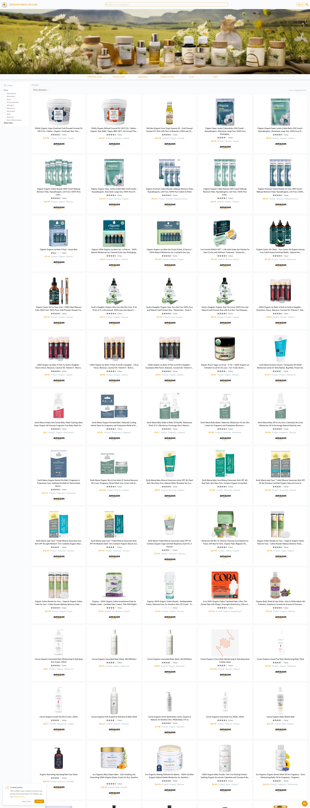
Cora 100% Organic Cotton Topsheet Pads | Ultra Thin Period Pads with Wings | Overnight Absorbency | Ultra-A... (225, 603)
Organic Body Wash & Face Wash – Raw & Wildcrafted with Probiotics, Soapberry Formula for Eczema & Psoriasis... (280, 603)
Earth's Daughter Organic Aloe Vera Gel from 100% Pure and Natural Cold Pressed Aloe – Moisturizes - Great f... (169, 308)
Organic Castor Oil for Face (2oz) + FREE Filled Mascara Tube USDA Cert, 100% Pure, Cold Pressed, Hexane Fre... (58, 308)
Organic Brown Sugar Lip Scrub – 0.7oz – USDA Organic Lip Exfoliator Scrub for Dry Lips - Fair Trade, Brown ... (225, 366)
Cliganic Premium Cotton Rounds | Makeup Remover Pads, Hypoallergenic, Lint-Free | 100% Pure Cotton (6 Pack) (169, 190)
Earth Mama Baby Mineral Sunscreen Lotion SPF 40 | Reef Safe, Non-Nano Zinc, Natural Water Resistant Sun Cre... (169, 481)
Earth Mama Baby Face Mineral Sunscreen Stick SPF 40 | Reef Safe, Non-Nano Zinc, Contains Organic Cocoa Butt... (225, 481)
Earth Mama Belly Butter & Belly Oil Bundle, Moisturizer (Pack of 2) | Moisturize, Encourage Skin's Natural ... (169, 424)
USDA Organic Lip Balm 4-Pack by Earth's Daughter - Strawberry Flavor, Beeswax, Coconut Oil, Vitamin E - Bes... (280, 308)
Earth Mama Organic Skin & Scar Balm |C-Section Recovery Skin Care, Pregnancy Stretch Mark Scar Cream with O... (114, 481)
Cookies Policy (19, 796)
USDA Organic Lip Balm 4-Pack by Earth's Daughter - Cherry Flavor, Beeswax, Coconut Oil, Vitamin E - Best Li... (58, 366)
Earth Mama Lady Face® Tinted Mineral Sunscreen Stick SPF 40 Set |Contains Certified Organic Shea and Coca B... (280, 481)
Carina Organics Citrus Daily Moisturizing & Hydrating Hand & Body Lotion (225, 660)
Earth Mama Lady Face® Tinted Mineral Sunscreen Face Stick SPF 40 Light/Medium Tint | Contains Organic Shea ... (59, 542)
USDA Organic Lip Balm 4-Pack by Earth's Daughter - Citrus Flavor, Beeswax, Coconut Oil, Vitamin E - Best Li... (114, 366)
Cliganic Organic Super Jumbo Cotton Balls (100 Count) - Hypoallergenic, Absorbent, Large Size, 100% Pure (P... (280, 129)
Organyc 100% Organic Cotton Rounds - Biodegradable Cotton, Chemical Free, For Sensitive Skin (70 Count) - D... (169, 603)
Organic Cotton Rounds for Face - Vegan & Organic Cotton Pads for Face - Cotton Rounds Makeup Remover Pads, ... (280, 542)
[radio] (52, 135)
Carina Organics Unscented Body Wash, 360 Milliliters (114, 659)
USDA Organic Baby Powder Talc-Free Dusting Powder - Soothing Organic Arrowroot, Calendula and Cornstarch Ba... (225, 776)
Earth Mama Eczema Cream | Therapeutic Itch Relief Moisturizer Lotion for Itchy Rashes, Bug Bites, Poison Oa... (280, 366)
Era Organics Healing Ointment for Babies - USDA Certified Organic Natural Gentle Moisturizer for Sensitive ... (169, 776)
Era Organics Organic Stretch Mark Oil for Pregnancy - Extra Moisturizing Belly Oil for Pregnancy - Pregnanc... (280, 776)
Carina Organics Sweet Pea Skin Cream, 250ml (59, 716)
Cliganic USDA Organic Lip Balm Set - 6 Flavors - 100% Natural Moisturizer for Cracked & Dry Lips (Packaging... (114, 251)
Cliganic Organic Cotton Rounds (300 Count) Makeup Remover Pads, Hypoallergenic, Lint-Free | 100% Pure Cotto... (225, 192)
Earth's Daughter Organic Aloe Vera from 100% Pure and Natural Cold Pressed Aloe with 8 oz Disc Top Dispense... (225, 308)
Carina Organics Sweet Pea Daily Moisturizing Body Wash (280, 659)
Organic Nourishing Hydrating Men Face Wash (59, 774)
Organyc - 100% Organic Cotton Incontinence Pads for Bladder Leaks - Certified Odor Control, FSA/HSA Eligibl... (114, 603)
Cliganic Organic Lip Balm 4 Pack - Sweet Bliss (59, 249)
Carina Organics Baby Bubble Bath (280, 716)
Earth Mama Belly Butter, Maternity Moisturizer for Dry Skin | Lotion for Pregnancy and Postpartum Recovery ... (225, 424)
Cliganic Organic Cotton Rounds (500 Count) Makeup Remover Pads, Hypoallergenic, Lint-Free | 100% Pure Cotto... (59, 192)
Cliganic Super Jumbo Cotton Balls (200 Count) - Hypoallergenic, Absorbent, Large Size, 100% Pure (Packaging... (225, 131)
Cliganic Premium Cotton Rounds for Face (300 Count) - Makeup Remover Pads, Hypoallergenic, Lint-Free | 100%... (280, 190)
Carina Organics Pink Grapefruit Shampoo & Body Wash (114, 716)
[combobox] (166, 5)
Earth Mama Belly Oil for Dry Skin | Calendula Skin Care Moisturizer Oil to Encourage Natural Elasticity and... (280, 424)
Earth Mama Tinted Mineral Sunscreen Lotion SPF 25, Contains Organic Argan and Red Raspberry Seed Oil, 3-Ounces (169, 544)
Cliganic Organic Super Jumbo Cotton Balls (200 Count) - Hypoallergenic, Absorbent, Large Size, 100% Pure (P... (114, 190)
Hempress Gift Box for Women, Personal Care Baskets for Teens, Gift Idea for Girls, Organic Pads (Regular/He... (225, 542)
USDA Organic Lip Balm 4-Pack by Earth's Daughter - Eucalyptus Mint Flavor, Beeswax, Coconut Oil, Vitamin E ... (170, 366)
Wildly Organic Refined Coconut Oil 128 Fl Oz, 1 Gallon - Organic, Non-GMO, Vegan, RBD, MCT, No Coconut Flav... (114, 129)
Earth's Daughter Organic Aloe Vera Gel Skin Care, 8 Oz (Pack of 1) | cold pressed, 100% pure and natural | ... (114, 308)
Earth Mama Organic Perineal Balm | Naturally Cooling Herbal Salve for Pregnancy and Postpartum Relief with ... (114, 424)
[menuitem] (300, 4)
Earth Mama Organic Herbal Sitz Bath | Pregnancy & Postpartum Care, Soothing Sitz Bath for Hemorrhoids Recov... (58, 483)
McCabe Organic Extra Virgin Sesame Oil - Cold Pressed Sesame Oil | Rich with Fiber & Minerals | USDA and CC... (169, 129)
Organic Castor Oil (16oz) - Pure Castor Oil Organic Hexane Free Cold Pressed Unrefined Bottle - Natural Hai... (280, 251)
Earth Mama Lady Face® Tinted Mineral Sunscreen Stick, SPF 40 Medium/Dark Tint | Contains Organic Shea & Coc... (114, 542)
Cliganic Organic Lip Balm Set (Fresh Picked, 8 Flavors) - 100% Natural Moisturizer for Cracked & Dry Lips (170, 251)
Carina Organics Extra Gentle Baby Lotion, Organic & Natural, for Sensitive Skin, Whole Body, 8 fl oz (169, 718)
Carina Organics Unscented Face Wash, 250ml (225, 716)
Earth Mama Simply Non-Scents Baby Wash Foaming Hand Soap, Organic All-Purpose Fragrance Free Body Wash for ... (58, 424)
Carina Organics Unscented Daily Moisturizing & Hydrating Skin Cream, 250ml (59, 660)
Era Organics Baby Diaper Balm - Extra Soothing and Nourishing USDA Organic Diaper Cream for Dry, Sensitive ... (114, 777)
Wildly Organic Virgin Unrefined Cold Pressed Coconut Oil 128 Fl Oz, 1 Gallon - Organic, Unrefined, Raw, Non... (58, 129)
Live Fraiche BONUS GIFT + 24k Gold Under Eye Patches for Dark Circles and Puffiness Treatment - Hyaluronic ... (225, 251)
